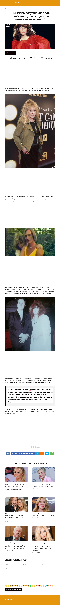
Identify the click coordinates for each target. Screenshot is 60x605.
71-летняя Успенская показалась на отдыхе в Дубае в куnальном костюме (43, 514)
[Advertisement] (30, 75)
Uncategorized (11, 53)
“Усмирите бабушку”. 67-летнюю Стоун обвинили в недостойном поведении (43, 485)
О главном (14, 2)
